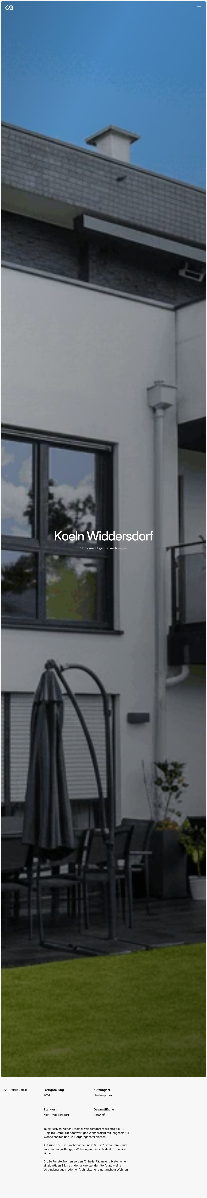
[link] (16, 7)
